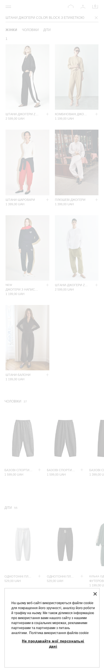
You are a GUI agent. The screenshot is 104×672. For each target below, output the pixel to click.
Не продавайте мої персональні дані (53, 643)
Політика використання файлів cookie (59, 633)
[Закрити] (95, 594)
